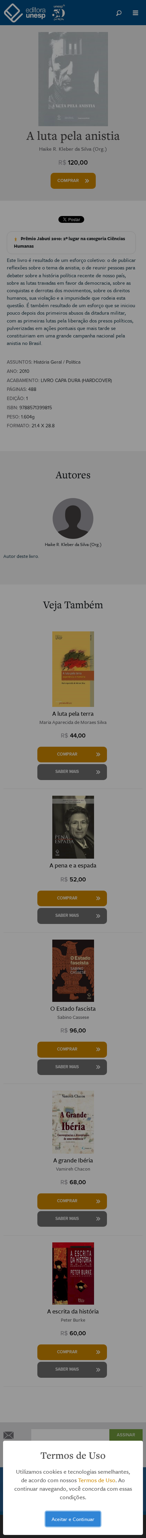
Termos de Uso (96, 1480)
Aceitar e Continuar (73, 1519)
